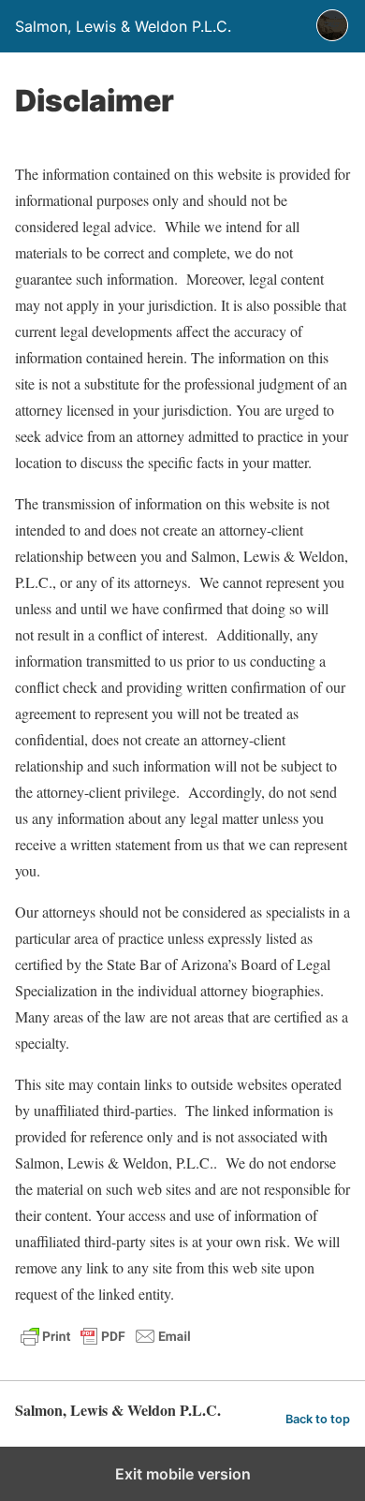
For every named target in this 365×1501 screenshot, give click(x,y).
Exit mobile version (183, 1473)
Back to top (317, 1419)
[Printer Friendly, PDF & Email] (106, 1344)
